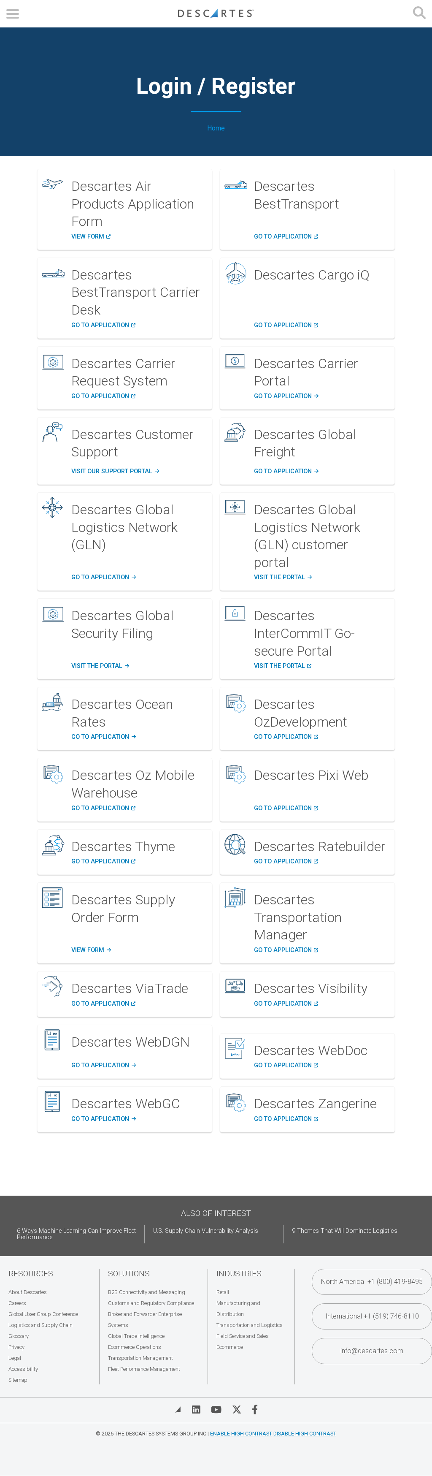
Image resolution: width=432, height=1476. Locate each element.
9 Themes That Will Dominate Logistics (344, 1231)
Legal (14, 1358)
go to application (286, 325)
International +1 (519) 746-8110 (372, 1316)
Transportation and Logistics (249, 1325)
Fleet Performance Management (144, 1369)
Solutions (129, 1273)
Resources (30, 1273)
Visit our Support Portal (115, 471)
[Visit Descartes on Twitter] (236, 1409)
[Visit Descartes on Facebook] (255, 1409)
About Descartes (27, 1292)
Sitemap (17, 1380)
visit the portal (283, 577)
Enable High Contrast (241, 1433)
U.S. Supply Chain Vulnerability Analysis (205, 1231)
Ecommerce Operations (134, 1347)
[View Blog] (178, 1409)
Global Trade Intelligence (136, 1336)
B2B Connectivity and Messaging (146, 1292)
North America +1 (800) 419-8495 (372, 1282)
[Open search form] (419, 13)
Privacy (16, 1347)
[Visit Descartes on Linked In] (196, 1409)
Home (216, 128)
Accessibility (23, 1369)
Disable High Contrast (304, 1433)
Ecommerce (229, 1347)
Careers (17, 1303)
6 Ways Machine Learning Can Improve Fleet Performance (76, 1234)
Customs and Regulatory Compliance (151, 1303)
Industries (239, 1273)
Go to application (286, 236)
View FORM (91, 236)
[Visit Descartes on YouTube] (216, 1409)
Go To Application (286, 471)
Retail (222, 1292)
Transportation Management (140, 1358)
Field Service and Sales (242, 1336)
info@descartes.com (371, 1351)
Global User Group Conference (43, 1314)
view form (91, 950)
